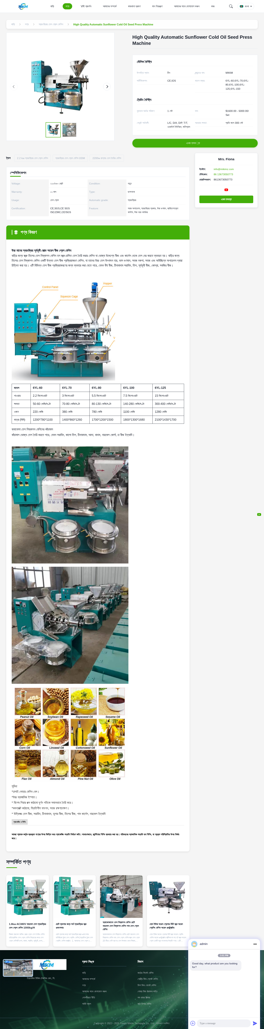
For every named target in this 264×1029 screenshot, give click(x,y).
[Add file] (192, 1023)
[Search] (231, 6)
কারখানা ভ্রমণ (134, 6)
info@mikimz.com (224, 169)
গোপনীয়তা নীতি (88, 997)
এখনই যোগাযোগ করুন (27, 940)
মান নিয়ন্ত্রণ (157, 6)
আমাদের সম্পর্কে (110, 6)
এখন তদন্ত (226, 199)
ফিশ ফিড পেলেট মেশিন (147, 985)
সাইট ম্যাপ (86, 1003)
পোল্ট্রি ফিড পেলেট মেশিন (148, 978)
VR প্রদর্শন (86, 6)
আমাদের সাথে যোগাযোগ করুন (187, 6)
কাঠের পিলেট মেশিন (145, 972)
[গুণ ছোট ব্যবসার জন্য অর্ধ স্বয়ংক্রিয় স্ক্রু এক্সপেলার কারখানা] (74, 896)
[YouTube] (259, 514)
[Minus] (255, 944)
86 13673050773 (223, 174)
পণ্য (67, 6)
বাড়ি (52, 6)
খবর (212, 6)
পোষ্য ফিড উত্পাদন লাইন (147, 991)
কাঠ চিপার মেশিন (144, 1003)
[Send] (255, 1023)
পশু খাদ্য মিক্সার (144, 997)
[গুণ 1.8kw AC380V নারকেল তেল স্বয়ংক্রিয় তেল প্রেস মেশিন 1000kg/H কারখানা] (27, 896)
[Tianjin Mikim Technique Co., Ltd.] (24, 6)
